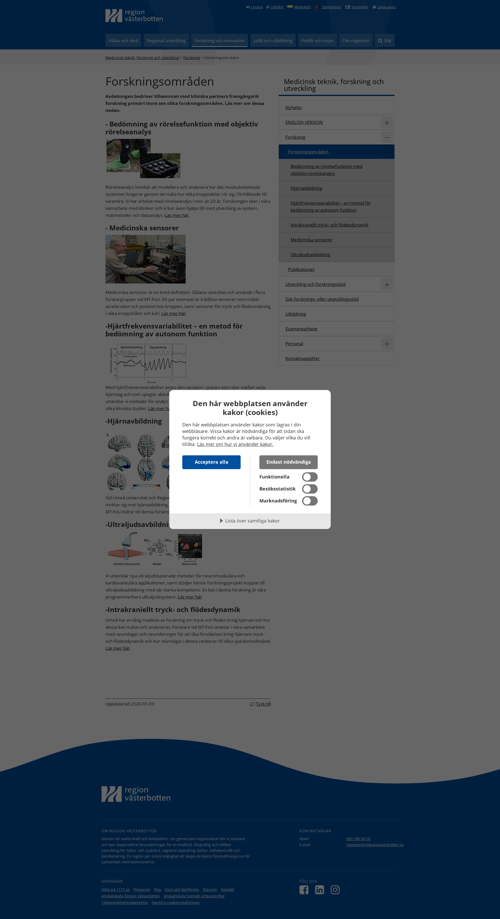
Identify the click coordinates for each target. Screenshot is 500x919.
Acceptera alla (211, 462)
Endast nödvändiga (288, 462)
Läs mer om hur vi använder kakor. (235, 444)
